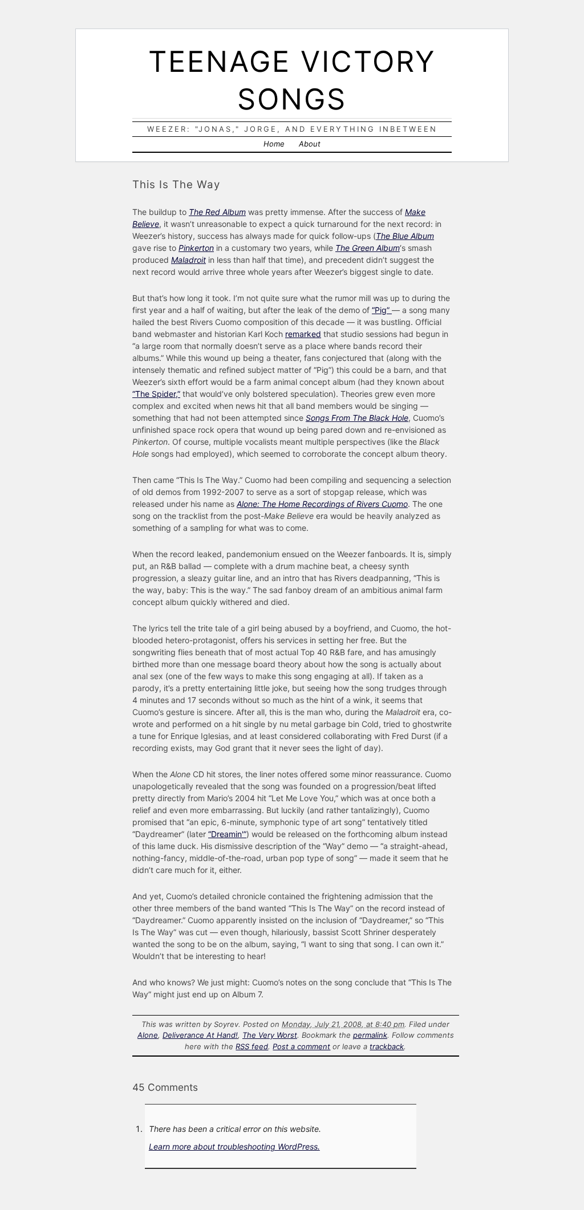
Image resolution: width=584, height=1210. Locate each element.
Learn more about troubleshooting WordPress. (234, 1146)
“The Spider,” (156, 394)
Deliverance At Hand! (200, 1035)
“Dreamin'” (227, 834)
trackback (387, 1046)
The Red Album (217, 212)
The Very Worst (269, 1035)
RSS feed (252, 1046)
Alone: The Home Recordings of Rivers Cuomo (322, 504)
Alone (147, 1035)
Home (274, 143)
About (310, 143)
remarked (303, 334)
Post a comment (301, 1046)
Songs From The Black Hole (357, 418)
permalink (370, 1035)
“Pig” (382, 310)
